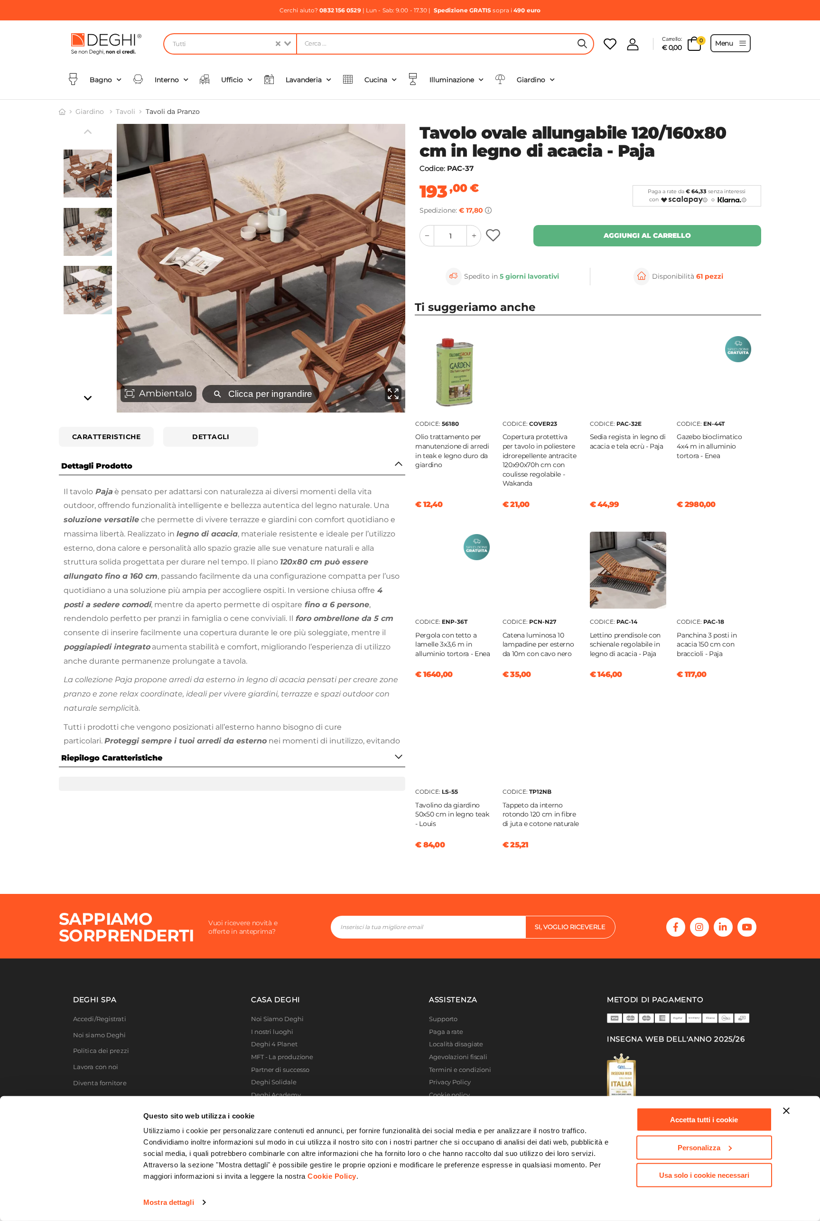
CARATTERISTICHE (106, 436)
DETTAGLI (210, 436)
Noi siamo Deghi (99, 1035)
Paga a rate (446, 1031)
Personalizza (699, 1147)
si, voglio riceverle (570, 926)
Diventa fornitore (100, 1083)
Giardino (90, 111)
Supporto (443, 1019)
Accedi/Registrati (99, 1019)
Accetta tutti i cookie (704, 1120)
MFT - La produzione (282, 1057)
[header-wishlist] (610, 44)
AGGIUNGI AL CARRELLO (647, 235)
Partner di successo (280, 1069)
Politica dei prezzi (101, 1050)
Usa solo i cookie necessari (704, 1175)
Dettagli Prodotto (96, 465)
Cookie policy (449, 1095)
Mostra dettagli (168, 1202)
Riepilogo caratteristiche (111, 757)
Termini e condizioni (460, 1069)
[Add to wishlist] (494, 235)
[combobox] (229, 44)
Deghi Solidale (274, 1082)
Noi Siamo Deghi (277, 1019)
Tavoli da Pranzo (173, 111)
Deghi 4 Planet (274, 1044)
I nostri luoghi (272, 1031)
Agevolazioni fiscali (458, 1057)
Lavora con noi (95, 1067)
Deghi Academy (276, 1095)
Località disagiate (456, 1044)
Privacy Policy (450, 1082)
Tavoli (125, 111)
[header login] (633, 44)
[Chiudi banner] (786, 1111)
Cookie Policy (332, 1176)
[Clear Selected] (278, 43)
